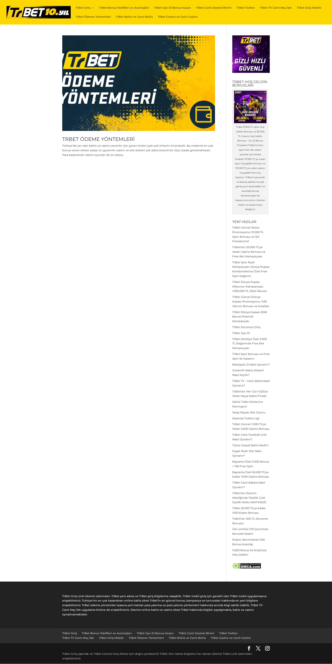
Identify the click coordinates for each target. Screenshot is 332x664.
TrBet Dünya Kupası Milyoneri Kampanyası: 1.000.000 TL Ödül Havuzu (249, 286)
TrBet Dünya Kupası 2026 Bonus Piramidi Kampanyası (249, 316)
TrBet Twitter (246, 7)
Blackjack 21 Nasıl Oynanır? (251, 364)
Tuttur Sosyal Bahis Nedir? (250, 445)
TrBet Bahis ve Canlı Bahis (134, 16)
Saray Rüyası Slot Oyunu (248, 412)
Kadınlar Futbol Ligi (245, 418)
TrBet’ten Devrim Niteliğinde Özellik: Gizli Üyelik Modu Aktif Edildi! (249, 497)
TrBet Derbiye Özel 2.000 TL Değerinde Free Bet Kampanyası (249, 343)
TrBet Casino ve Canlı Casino (178, 16)
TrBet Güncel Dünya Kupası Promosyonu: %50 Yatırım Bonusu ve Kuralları (250, 301)
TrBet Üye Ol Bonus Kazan (172, 7)
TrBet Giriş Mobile (309, 7)
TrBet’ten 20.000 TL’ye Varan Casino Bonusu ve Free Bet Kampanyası (248, 251)
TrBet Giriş (83, 7)
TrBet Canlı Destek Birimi (214, 7)
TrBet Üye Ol (241, 333)
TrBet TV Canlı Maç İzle (276, 7)
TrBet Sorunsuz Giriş (246, 327)
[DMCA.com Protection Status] (246, 568)
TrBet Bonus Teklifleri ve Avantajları (124, 7)
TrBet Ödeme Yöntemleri (93, 16)
